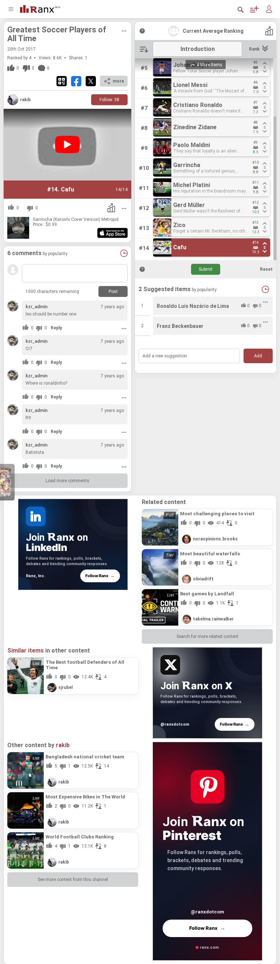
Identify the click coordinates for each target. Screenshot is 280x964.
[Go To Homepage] (40, 8)
